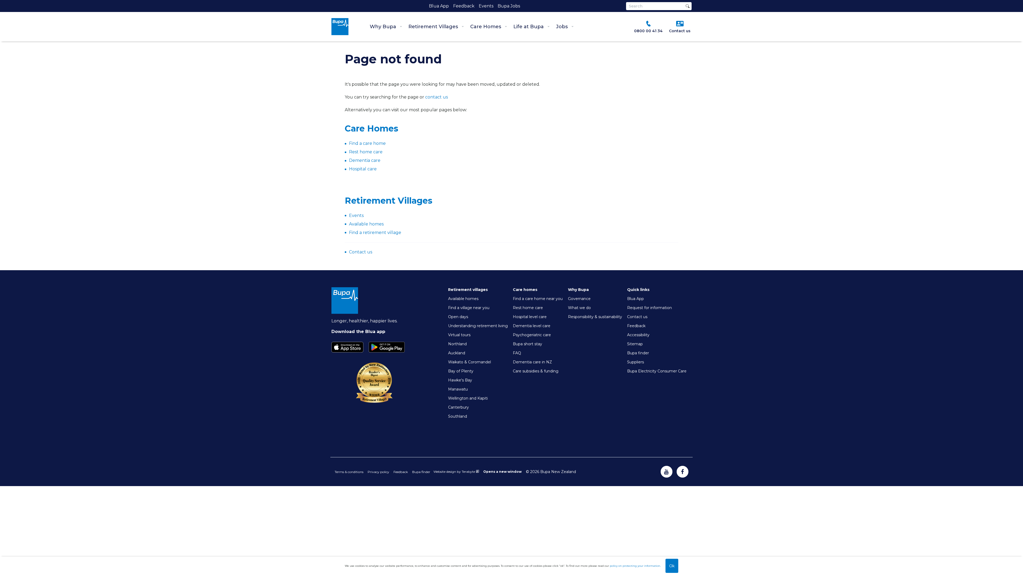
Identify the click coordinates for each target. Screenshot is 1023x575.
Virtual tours (459, 334)
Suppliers (635, 362)
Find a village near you (468, 307)
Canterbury (458, 407)
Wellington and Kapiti (468, 398)
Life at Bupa (528, 27)
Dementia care (364, 160)
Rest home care (366, 151)
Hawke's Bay (460, 380)
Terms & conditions (349, 472)
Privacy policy (378, 472)
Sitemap (635, 344)
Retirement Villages (433, 27)
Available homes (463, 298)
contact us (436, 97)
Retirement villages (468, 289)
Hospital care (363, 168)
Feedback (463, 6)
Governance (579, 298)
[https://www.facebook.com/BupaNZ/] (682, 472)
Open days (458, 316)
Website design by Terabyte (454, 472)
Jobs (562, 27)
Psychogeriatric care (532, 334)
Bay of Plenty (460, 371)
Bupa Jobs (509, 6)
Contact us (360, 251)
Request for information (649, 307)
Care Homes (485, 27)
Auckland (456, 353)
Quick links (638, 289)
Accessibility (638, 334)
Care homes (525, 289)
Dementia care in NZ (532, 362)
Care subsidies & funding (535, 371)
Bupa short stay (527, 344)
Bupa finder (638, 353)
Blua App (439, 6)
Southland (457, 416)
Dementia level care (531, 325)
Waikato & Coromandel (469, 362)
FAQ (517, 353)
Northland (457, 344)
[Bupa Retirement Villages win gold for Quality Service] (374, 402)
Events (486, 6)
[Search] (688, 6)
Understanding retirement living (478, 325)
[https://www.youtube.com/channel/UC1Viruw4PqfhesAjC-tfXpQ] (666, 472)
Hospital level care (530, 316)
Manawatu (458, 389)
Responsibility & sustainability (595, 316)
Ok (672, 566)
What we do (579, 307)
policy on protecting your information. (635, 566)
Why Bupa (383, 27)
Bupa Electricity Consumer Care (657, 371)
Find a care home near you (538, 298)
